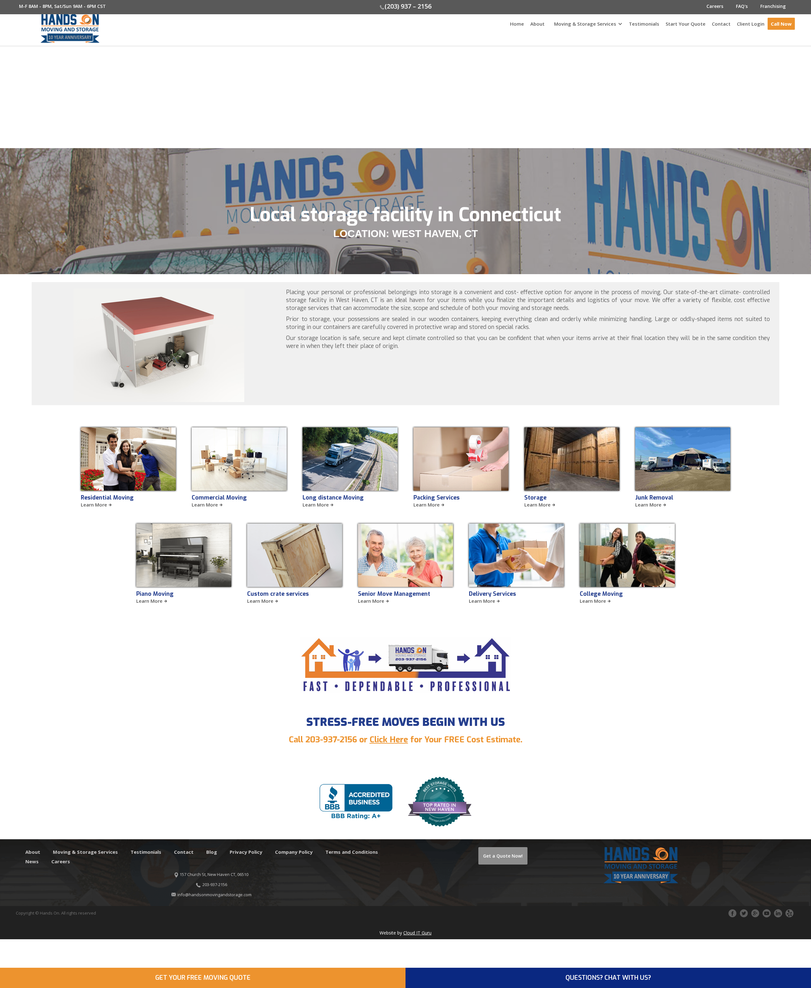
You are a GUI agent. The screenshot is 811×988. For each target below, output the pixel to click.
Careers (714, 6)
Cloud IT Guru (417, 933)
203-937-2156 (331, 739)
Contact (721, 24)
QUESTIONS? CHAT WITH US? (608, 977)
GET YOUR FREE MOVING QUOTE (203, 977)
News (32, 861)
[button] (587, 27)
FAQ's (742, 6)
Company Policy (294, 852)
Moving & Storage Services (585, 24)
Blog (211, 852)
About (537, 24)
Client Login (750, 24)
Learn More (94, 504)
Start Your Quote (686, 24)
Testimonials (644, 24)
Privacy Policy (246, 852)
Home (517, 24)
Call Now (781, 24)
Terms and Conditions (351, 852)
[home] (49, 28)
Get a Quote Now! (503, 856)
